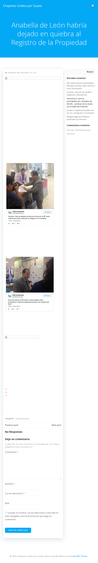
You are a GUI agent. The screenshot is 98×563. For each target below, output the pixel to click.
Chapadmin (12, 72)
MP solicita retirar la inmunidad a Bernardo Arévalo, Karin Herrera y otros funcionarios (81, 86)
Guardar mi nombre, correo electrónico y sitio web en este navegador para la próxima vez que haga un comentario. (31, 516)
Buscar (90, 72)
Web (7, 503)
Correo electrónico (14, 493)
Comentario (11, 452)
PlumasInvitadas (22, 418)
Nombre (10, 483)
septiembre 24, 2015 (28, 72)
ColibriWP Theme (79, 556)
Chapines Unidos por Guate (22, 6)
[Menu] (93, 6)
